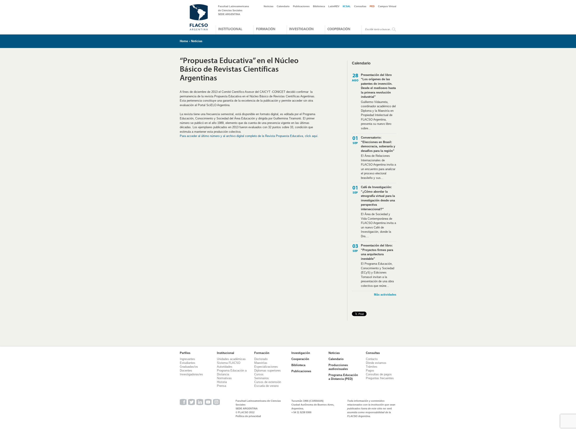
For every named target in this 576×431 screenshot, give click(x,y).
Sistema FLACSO (228, 363)
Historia (222, 382)
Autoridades (224, 366)
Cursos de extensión (267, 382)
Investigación (301, 29)
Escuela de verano (266, 386)
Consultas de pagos (379, 374)
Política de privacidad (248, 416)
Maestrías (260, 363)
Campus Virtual (387, 6)
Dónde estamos (376, 363)
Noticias (268, 6)
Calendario (283, 6)
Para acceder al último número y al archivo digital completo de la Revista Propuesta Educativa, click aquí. (249, 136)
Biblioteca (319, 6)
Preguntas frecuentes (380, 378)
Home (184, 41)
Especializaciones (266, 366)
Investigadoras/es (191, 374)
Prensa (221, 386)
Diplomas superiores (267, 370)
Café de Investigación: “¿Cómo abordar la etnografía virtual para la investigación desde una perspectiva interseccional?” (378, 198)
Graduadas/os (189, 366)
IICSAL (347, 6)
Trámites (371, 366)
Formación (265, 29)
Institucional (230, 29)
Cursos (258, 374)
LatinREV (333, 6)
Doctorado (261, 359)
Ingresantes (187, 359)
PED (372, 6)
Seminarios (261, 378)
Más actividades (385, 294)
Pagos (370, 370)
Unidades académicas (231, 359)
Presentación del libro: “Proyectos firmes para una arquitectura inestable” (377, 252)
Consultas (360, 6)
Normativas (224, 378)
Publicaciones (301, 6)
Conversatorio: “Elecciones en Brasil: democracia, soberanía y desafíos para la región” (378, 144)
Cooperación (338, 29)
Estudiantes (187, 363)
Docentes (186, 370)
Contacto (372, 359)
